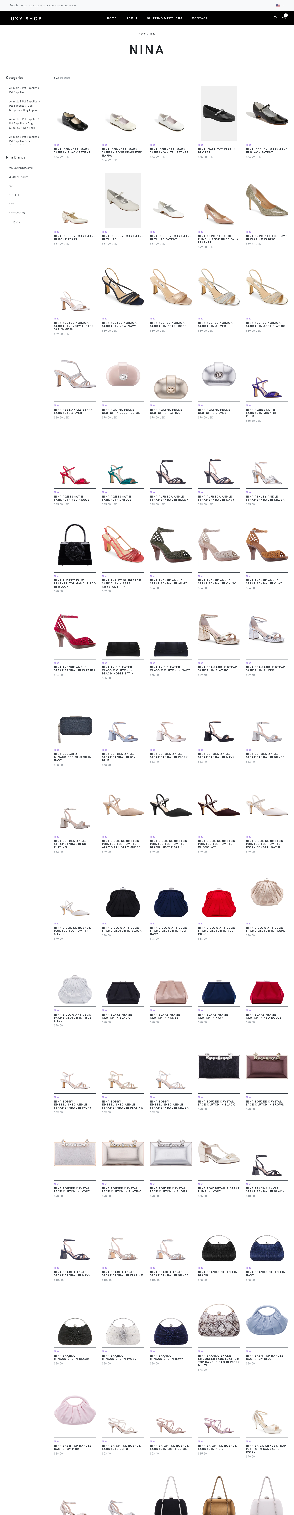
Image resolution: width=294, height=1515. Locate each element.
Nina (152, 33)
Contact (200, 18)
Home (112, 18)
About (132, 18)
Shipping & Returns (164, 18)
